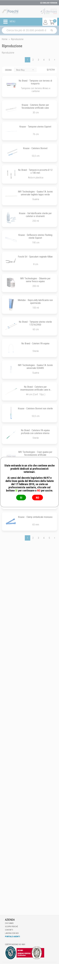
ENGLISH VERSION (49, 3)
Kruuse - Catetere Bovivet (35, 148)
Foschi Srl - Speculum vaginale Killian (35, 256)
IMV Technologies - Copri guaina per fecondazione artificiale (35, 453)
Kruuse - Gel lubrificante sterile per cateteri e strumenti (35, 215)
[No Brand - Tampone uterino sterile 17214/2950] (11, 326)
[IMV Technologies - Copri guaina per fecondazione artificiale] (11, 456)
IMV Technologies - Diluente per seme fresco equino (35, 280)
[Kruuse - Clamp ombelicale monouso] (11, 521)
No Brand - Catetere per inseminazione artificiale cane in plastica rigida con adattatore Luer (35, 389)
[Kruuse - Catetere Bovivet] (11, 153)
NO (37, 497)
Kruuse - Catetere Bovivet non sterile (35, 408)
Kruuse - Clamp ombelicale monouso (35, 517)
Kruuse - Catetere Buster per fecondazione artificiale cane (35, 106)
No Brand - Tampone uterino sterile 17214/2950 (35, 323)
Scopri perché (11, 926)
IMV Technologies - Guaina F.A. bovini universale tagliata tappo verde (35, 193)
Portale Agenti (12, 936)
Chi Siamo (9, 923)
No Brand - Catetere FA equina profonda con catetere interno (35, 432)
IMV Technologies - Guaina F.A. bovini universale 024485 (35, 366)
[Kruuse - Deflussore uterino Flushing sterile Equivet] (11, 239)
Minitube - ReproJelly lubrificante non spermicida (35, 301)
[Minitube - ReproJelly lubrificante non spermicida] (11, 304)
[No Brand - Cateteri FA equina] (11, 348)
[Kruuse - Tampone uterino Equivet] (11, 131)
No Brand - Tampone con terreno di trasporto (35, 82)
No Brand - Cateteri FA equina (35, 343)
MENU (12, 21)
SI (21, 497)
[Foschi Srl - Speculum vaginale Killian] (11, 261)
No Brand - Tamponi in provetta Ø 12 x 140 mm (35, 171)
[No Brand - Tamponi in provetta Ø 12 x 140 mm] (11, 174)
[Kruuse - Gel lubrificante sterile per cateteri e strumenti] (11, 218)
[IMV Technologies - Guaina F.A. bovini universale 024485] (11, 369)
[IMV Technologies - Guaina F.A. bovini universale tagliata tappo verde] (11, 196)
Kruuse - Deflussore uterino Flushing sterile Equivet (35, 236)
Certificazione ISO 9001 (15, 944)
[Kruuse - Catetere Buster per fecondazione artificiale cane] (11, 109)
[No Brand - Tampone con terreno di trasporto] (11, 85)
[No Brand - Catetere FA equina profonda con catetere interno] (11, 435)
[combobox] (25, 70)
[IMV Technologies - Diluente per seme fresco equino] (11, 283)
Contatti (9, 930)
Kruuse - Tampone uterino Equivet (35, 126)
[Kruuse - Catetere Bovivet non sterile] (11, 413)
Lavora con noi (12, 933)
